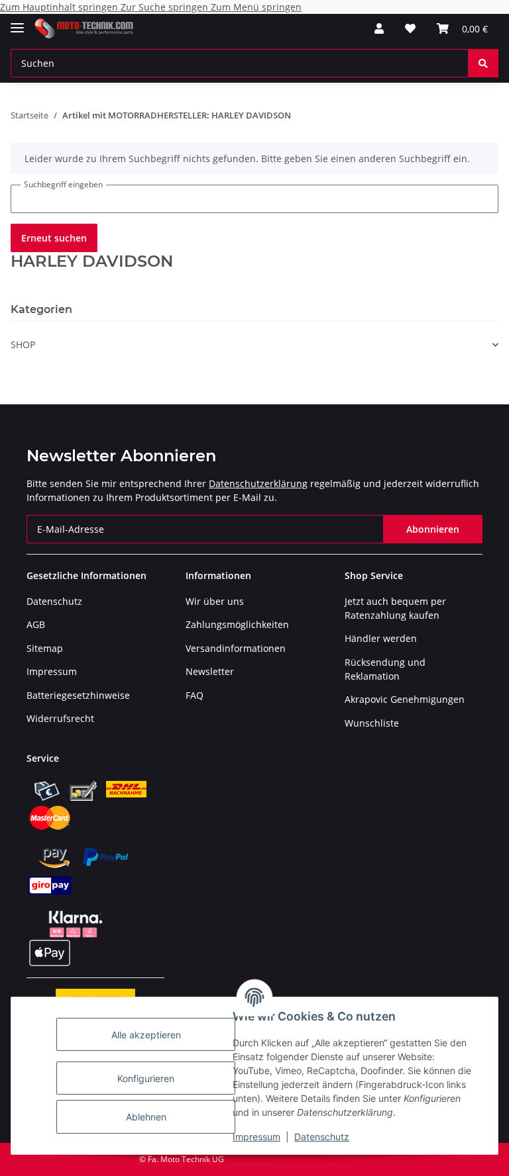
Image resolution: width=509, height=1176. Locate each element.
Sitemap (45, 648)
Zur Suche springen (166, 7)
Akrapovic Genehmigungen (405, 699)
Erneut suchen (54, 238)
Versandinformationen (236, 648)
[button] (379, 28)
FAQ (194, 695)
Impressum (256, 1136)
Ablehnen (146, 1116)
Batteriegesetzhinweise (78, 695)
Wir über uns (215, 601)
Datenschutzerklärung (258, 483)
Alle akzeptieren (146, 1034)
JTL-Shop (440, 1159)
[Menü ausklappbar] (17, 22)
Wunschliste (372, 723)
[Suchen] (483, 63)
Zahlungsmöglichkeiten (237, 624)
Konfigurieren (145, 1078)
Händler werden (381, 638)
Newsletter (210, 671)
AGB (36, 624)
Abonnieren (432, 529)
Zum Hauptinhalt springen (60, 7)
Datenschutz (321, 1136)
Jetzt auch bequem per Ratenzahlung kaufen (395, 608)
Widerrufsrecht (60, 718)
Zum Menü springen (256, 7)
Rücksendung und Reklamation (385, 669)
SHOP (23, 344)
